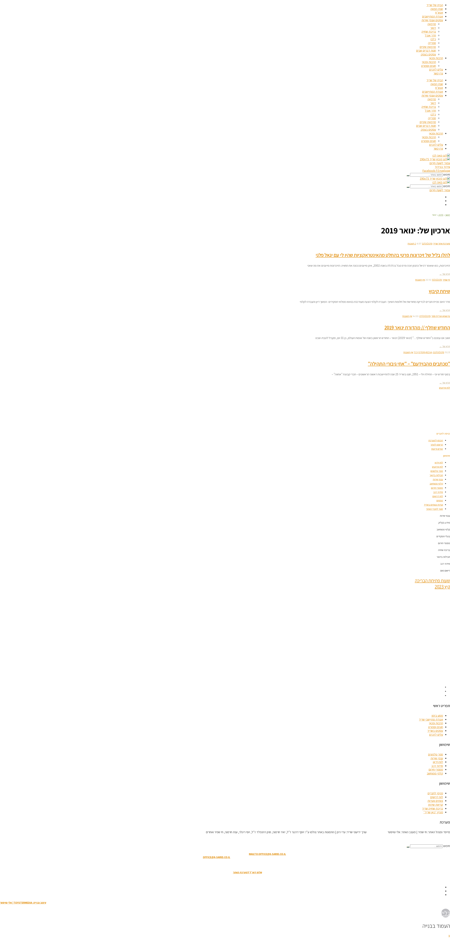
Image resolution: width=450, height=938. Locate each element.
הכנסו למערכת (435, 440)
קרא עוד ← (444, 274)
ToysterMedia (423, 352)
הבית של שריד (434, 5)
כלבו (433, 39)
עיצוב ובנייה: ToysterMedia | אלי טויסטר (23, 902)
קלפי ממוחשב (436, 483)
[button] (443, 433)
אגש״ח (439, 13)
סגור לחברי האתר (434, 509)
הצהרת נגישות (223, 864)
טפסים (439, 500)
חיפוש (446, 174)
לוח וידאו (439, 462)
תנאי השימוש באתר (242, 864)
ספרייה (432, 43)
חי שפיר (446, 279)
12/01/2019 (427, 243)
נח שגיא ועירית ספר (440, 316)
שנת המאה (436, 9)
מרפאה (432, 24)
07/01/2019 (425, 316)
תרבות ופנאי (436, 58)
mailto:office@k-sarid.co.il (267, 854)
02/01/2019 (438, 352)
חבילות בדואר (436, 475)
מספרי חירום (437, 487)
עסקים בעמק (428, 54)
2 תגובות (412, 243)
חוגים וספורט (428, 66)
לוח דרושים (437, 496)
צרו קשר (438, 73)
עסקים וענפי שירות (432, 20)
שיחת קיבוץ (439, 291)
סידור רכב (438, 492)
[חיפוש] (408, 175)
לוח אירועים (437, 466)
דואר (433, 28)
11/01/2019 (437, 279)
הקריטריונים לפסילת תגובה (434, 839)
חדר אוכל (430, 35)
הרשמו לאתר (436, 444)
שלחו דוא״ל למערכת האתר (247, 872)
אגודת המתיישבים (432, 16)
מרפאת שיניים (428, 47)
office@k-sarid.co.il (216, 857)
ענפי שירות (438, 479)
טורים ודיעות (437, 448)
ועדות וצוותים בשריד (433, 504)
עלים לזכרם (436, 69)
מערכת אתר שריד (441, 243)
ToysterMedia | (377, 832)
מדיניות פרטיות (205, 864)
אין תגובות (420, 279)
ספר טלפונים (436, 471)
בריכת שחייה (429, 32)
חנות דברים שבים (426, 50)
